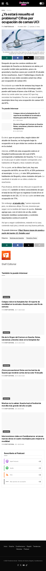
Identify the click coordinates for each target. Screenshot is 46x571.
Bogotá (29, 546)
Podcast (26, 549)
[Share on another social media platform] (39, 58)
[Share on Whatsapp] (7, 58)
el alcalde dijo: (19, 203)
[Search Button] (7, 3)
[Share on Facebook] (18, 58)
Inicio (3, 10)
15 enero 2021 (22, 26)
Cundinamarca (20, 546)
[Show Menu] (3, 3)
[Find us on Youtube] (24, 565)
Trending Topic (31, 238)
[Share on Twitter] (29, 58)
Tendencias (37, 546)
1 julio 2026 (20, 444)
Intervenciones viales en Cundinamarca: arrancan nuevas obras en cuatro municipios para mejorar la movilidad (23, 438)
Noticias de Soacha (17, 238)
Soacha (9, 10)
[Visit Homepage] (24, 3)
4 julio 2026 (20, 409)
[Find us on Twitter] (21, 565)
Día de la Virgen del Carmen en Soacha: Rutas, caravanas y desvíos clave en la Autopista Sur (28, 126)
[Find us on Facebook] (18, 565)
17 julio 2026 (18, 120)
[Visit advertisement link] (23, 512)
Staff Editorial (9, 26)
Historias (19, 549)
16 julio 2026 (18, 131)
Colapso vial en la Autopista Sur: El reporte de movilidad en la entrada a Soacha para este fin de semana (27, 115)
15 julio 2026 (20, 376)
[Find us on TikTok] (26, 565)
